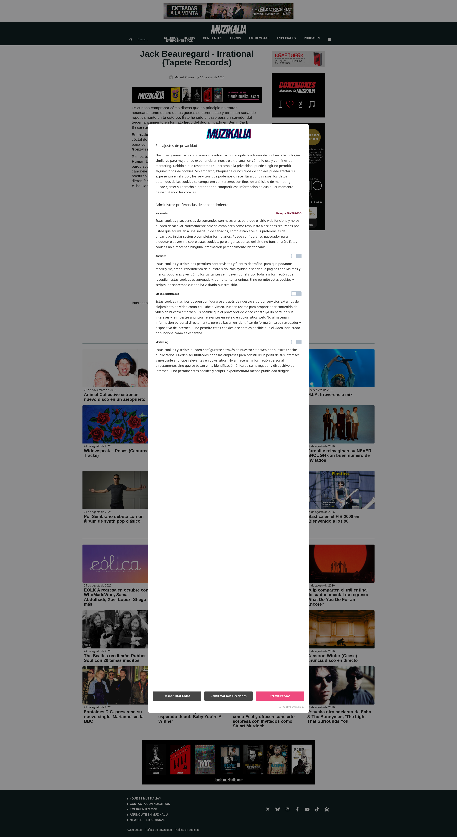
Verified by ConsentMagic (291, 707)
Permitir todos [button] (280, 696)
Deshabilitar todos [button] (177, 696)
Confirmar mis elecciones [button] (229, 696)
